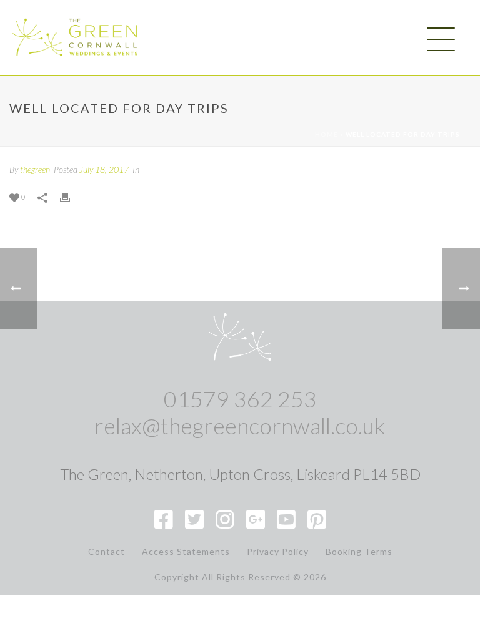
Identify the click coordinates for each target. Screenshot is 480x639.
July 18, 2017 (104, 169)
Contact (106, 552)
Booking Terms (359, 552)
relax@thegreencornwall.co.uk (240, 425)
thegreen (35, 169)
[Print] (71, 196)
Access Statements (186, 552)
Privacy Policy (278, 552)
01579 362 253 (240, 398)
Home (326, 134)
